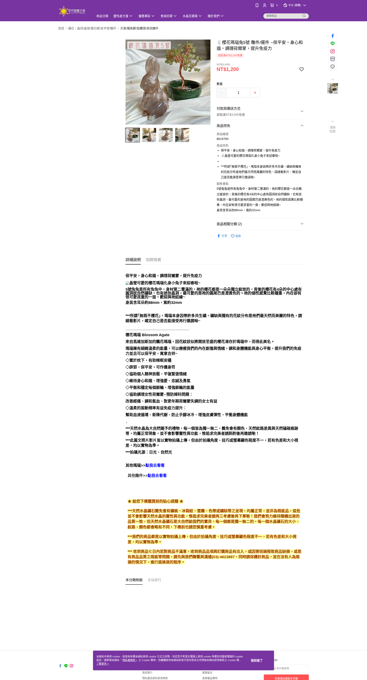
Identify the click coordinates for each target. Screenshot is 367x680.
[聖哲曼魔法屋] (73, 11)
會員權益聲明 (209, 678)
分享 (224, 236)
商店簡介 (147, 672)
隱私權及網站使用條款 (155, 678)
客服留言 (207, 672)
